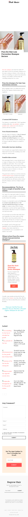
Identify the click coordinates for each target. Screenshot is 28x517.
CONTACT (9, 510)
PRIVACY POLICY (14, 510)
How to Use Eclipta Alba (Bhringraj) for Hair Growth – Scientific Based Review (20, 383)
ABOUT (6, 510)
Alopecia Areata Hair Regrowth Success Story (19, 372)
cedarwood (12, 126)
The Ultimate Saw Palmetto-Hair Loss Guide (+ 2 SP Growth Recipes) (19, 343)
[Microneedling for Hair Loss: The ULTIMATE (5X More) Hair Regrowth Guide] (7, 334)
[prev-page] (3, 394)
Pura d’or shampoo (6, 70)
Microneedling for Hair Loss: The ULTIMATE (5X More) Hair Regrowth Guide (19, 333)
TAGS (5, 316)
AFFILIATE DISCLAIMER (14, 512)
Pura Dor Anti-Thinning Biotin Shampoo (14, 267)
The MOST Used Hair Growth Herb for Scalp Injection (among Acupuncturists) (19, 353)
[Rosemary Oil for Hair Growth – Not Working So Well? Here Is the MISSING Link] (7, 364)
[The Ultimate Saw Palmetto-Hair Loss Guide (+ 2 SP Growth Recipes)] (7, 343)
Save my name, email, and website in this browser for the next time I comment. (13, 433)
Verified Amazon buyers (8, 175)
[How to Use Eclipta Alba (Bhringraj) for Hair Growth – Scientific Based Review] (7, 384)
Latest (5, 326)
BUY (14, 286)
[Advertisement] (14, 17)
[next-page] (5, 394)
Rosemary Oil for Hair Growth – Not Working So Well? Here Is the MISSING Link (19, 363)
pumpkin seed (5, 126)
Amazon (12, 298)
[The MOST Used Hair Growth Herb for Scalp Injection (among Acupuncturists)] (7, 354)
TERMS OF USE (20, 510)
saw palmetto (16, 124)
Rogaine (4, 228)
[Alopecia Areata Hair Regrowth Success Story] (7, 374)
